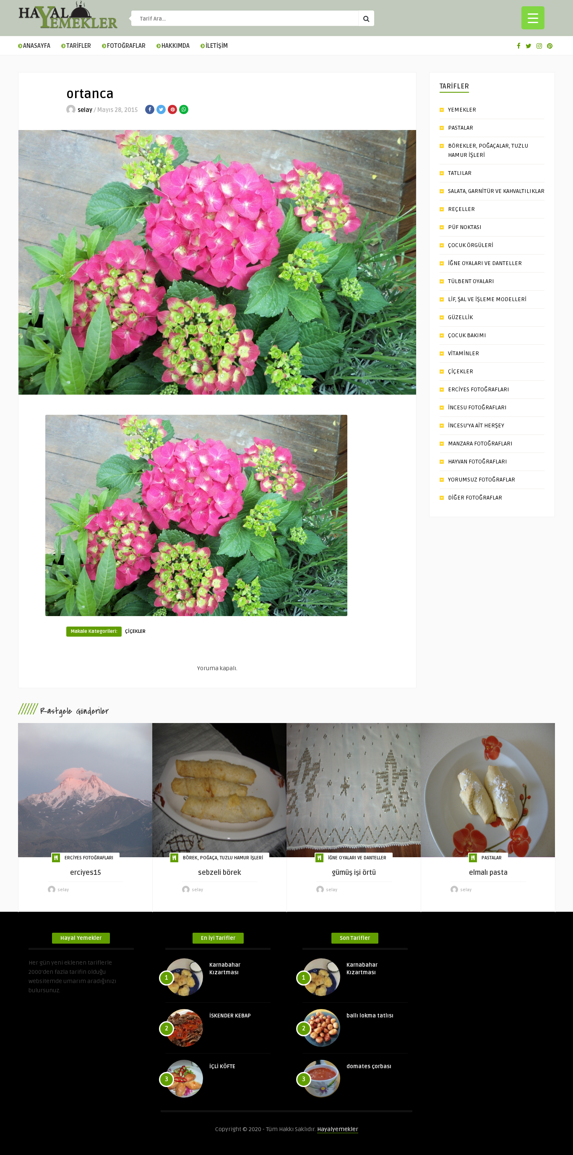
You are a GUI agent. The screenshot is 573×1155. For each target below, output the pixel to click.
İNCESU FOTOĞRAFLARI (477, 407)
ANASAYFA (36, 45)
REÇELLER (461, 209)
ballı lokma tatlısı (369, 1015)
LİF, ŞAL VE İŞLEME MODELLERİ (487, 299)
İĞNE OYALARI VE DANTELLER (485, 263)
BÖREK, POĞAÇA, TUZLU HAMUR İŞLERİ (223, 858)
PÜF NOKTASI (465, 227)
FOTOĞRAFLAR (126, 45)
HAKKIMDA (175, 45)
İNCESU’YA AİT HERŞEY (476, 425)
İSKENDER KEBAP (230, 1015)
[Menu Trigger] (532, 17)
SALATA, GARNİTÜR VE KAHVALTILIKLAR (496, 191)
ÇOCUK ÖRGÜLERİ (470, 245)
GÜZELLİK (460, 317)
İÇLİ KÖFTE (222, 1066)
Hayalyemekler (337, 1129)
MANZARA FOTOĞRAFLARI (480, 443)
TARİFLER (78, 45)
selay (85, 110)
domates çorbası (368, 1066)
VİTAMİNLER (463, 353)
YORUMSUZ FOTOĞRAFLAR (481, 479)
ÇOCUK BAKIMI (467, 335)
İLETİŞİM (217, 45)
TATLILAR (459, 173)
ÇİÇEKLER (135, 631)
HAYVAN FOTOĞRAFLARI (477, 461)
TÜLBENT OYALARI (471, 281)
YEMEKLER (462, 109)
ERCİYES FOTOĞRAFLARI (478, 389)
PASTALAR (460, 127)
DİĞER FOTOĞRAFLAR (475, 497)
